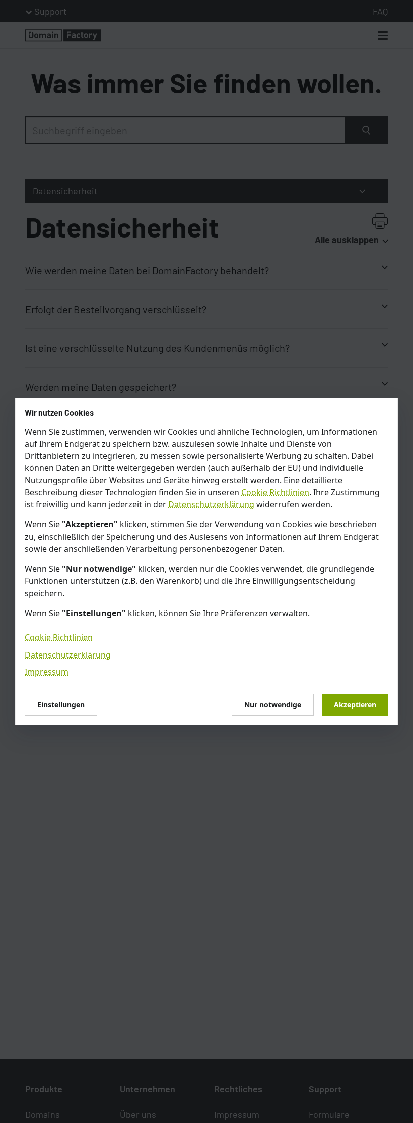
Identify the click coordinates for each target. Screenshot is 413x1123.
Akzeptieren (355, 705)
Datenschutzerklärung (211, 504)
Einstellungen (61, 705)
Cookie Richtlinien (275, 492)
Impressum (46, 671)
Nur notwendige (272, 705)
